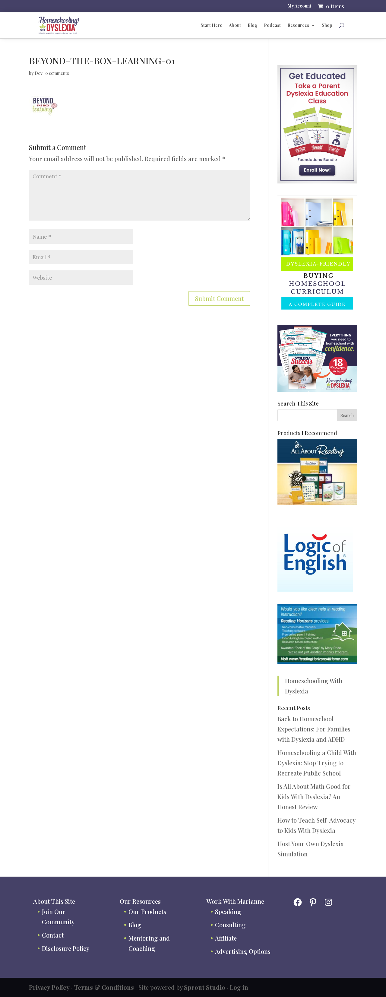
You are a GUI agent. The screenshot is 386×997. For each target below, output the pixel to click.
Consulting (230, 925)
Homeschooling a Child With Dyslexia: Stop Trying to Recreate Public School (316, 762)
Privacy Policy (49, 987)
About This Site (54, 901)
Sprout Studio (204, 987)
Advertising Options (243, 951)
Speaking (228, 911)
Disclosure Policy (65, 948)
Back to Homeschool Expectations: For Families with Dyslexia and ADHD (313, 729)
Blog (252, 25)
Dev (39, 73)
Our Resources (140, 901)
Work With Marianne (235, 901)
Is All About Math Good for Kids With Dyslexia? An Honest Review (314, 796)
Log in (239, 987)
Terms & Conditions (104, 987)
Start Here (211, 25)
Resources (298, 25)
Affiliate (226, 938)
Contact (53, 935)
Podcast (272, 25)
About (235, 25)
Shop (327, 25)
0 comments (57, 73)
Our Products (147, 911)
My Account (299, 6)
